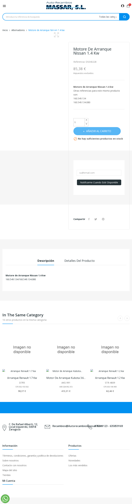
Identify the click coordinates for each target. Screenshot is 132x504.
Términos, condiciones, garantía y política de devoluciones (32, 455)
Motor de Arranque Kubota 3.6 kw (65, 377)
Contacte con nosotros (14, 465)
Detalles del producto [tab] (79, 261)
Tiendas (6, 475)
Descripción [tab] (45, 261)
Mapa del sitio (9, 470)
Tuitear (96, 219)
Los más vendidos (77, 465)
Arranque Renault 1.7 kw (22, 377)
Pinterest (103, 219)
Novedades (74, 460)
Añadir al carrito (98, 131)
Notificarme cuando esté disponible (99, 182)
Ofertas (72, 455)
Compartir (89, 219)
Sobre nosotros (10, 460)
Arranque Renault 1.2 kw (110, 377)
